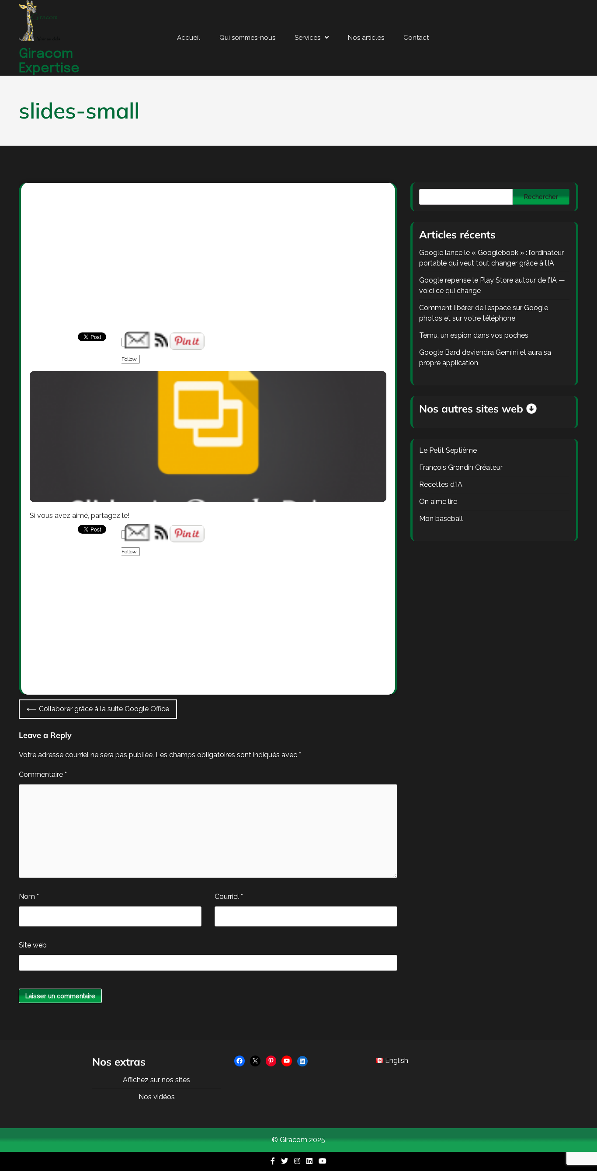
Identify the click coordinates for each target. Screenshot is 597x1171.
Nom (29, 896)
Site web (33, 945)
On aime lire (438, 501)
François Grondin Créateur (461, 467)
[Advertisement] (208, 267)
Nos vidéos (157, 1097)
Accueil (188, 38)
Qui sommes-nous (247, 38)
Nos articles (366, 38)
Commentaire (43, 774)
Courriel (229, 896)
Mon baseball (441, 518)
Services (307, 38)
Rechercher (541, 196)
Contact (416, 38)
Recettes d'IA (440, 484)
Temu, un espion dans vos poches (473, 335)
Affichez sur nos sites (156, 1080)
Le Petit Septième (448, 450)
